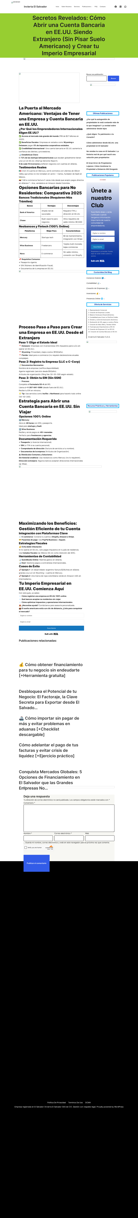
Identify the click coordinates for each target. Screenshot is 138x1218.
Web (87, 833)
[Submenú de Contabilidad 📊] (100, 283)
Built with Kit (51, 634)
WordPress (118, 1107)
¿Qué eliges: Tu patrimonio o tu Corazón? (100, 135)
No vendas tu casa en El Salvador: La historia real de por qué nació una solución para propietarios (102, 154)
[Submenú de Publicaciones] (91, 6)
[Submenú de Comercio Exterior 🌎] (104, 278)
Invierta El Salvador (35, 6)
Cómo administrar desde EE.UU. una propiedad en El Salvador (102, 144)
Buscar (113, 78)
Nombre (28, 833)
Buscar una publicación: (94, 74)
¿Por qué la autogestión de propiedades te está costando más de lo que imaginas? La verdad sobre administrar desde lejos (102, 124)
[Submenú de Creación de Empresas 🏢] (108, 288)
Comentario (29, 803)
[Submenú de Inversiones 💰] (99, 293)
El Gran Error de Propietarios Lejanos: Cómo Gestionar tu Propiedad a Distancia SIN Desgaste (102, 166)
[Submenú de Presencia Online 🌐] (104, 298)
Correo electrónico (63, 833)
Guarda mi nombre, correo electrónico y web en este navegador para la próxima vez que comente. (67, 842)
